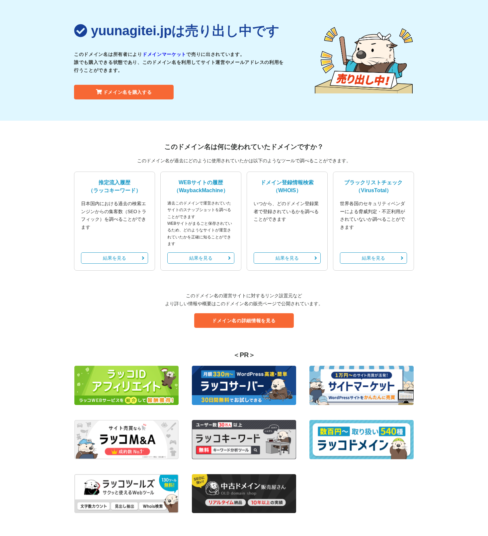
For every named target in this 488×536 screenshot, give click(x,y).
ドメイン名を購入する (127, 92)
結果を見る (114, 258)
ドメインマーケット (164, 54)
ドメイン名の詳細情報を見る (244, 320)
